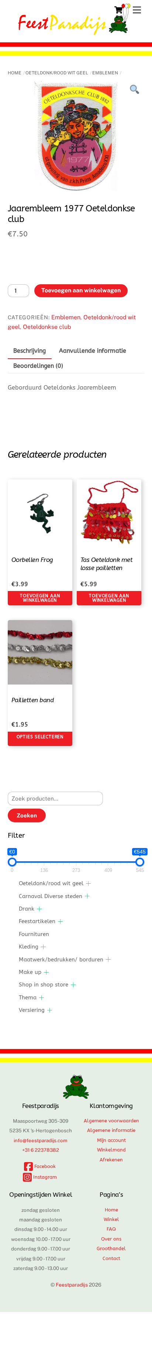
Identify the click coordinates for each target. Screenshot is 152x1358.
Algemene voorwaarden (111, 1120)
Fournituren (34, 934)
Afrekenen (111, 1159)
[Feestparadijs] (74, 32)
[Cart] (118, 10)
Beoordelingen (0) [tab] (38, 365)
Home (14, 72)
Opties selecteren (40, 736)
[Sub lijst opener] (88, 883)
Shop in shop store (43, 984)
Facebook (44, 1166)
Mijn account (111, 1140)
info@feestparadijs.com (41, 1140)
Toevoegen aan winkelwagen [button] (40, 598)
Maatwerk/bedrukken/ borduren (61, 959)
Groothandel (111, 1248)
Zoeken (27, 815)
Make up (30, 972)
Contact (111, 1258)
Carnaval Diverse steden (50, 896)
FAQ (111, 1229)
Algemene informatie (111, 1130)
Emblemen (105, 72)
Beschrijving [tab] (29, 350)
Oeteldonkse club (47, 326)
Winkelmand (111, 1150)
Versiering (32, 1010)
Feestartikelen (37, 921)
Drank (26, 908)
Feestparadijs (72, 1285)
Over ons (111, 1239)
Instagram (44, 1177)
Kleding (28, 946)
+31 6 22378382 (40, 1150)
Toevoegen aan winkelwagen (81, 290)
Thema (28, 997)
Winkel (111, 1219)
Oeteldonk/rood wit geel (56, 72)
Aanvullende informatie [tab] (92, 350)
